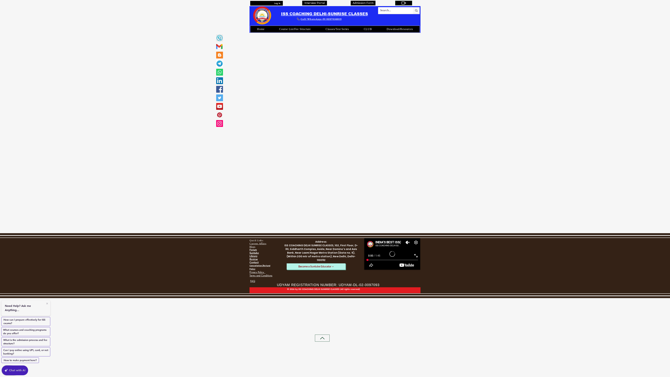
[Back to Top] (322, 338)
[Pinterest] (219, 115)
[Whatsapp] (219, 72)
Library (253, 256)
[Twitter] (219, 97)
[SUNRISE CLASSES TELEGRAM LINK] (219, 63)
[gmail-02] (219, 46)
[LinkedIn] (219, 80)
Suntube (254, 252)
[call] (219, 38)
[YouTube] (219, 106)
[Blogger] (219, 55)
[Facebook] (219, 89)
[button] (368, 29)
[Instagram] (219, 123)
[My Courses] (403, 3)
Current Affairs (258, 243)
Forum (253, 249)
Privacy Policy (257, 272)
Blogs (252, 246)
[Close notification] (47, 303)
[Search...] (416, 10)
